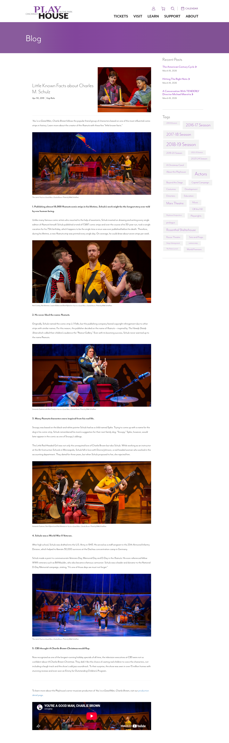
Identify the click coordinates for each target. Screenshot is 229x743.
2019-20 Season (174, 153)
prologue (170, 222)
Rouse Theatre (173, 237)
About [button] (192, 16)
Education (189, 195)
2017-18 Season (178, 134)
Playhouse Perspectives (174, 215)
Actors (201, 174)
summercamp (193, 243)
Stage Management (173, 243)
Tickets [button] (121, 16)
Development (191, 189)
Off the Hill (197, 209)
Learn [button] (153, 16)
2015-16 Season (171, 123)
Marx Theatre (175, 203)
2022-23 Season (197, 152)
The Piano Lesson (172, 249)
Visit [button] (137, 16)
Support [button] (172, 16)
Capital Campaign (200, 182)
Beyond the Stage (174, 182)
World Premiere (194, 249)
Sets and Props (196, 237)
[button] (153, 8)
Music (195, 202)
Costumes (171, 189)
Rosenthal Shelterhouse (181, 230)
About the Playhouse (176, 171)
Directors (170, 195)
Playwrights (196, 215)
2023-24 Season (199, 158)
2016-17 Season (198, 125)
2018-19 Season (181, 144)
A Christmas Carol (175, 165)
